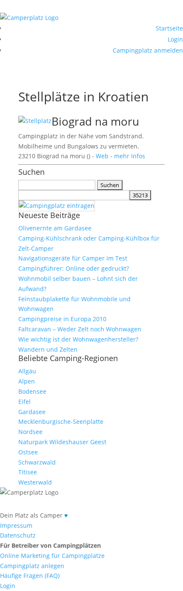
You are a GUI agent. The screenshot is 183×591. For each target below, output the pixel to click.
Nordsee (30, 432)
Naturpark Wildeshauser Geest (62, 442)
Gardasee (32, 412)
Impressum (16, 525)
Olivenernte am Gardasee (55, 228)
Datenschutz (18, 535)
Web (102, 156)
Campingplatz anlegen (32, 566)
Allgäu (27, 371)
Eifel (24, 402)
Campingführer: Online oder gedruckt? (73, 268)
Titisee (27, 472)
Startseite (169, 28)
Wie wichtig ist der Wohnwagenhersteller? (78, 339)
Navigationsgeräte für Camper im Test (72, 258)
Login (175, 39)
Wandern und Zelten (47, 349)
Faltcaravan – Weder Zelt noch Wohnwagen (79, 329)
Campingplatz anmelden (148, 50)
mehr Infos (129, 156)
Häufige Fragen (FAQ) (30, 575)
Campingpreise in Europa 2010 (62, 319)
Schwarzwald (37, 462)
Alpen (26, 381)
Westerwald (35, 482)
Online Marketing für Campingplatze (52, 556)
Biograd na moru (95, 121)
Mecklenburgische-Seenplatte (60, 421)
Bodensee (32, 391)
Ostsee (28, 452)
